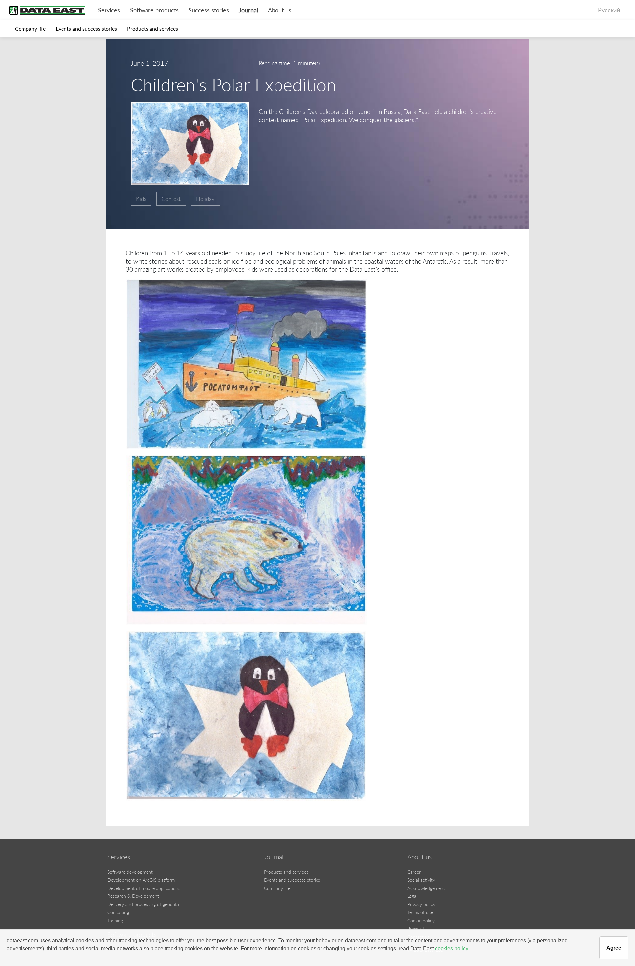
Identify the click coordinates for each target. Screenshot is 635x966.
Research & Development (133, 896)
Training (115, 920)
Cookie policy (421, 920)
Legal (412, 896)
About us (279, 10)
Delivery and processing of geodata (143, 904)
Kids (141, 198)
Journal (248, 10)
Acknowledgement (426, 888)
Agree (613, 948)
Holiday (205, 198)
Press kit (415, 928)
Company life (30, 28)
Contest (171, 198)
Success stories (209, 10)
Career (414, 872)
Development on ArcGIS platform (141, 880)
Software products (154, 10)
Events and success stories (86, 28)
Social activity (421, 880)
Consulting (118, 912)
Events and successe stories (292, 880)
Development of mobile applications (143, 888)
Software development (130, 872)
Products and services (152, 28)
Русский (609, 10)
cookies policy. (452, 948)
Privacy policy (421, 904)
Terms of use (420, 912)
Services (109, 10)
